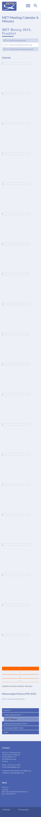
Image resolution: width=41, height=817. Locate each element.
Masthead (6, 809)
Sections (7, 710)
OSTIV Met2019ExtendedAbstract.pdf (18, 49)
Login (6, 732)
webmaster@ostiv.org (17, 773)
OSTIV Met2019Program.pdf (14, 40)
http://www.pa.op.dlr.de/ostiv (13, 699)
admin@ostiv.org (26, 771)
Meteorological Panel (12, 715)
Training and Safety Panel (13, 728)
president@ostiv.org (13, 767)
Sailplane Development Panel (15, 723)
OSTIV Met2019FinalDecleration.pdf (17, 45)
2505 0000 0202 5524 (18, 792)
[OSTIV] (9, 5)
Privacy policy (23, 809)
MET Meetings (11, 719)
